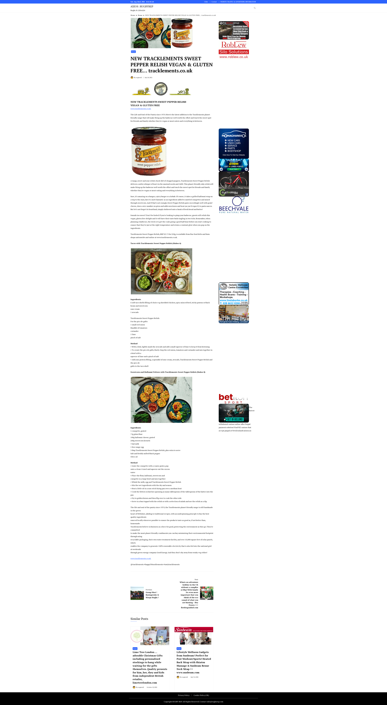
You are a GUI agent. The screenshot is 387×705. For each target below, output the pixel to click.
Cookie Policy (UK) (201, 695)
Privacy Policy (183, 695)
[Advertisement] (234, 89)
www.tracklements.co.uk (141, 108)
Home (133, 52)
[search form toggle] (254, 8)
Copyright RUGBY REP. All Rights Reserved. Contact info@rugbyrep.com (193, 701)
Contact (214, 2)
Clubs (206, 2)
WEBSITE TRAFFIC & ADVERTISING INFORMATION (238, 2)
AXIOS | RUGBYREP (142, 6)
